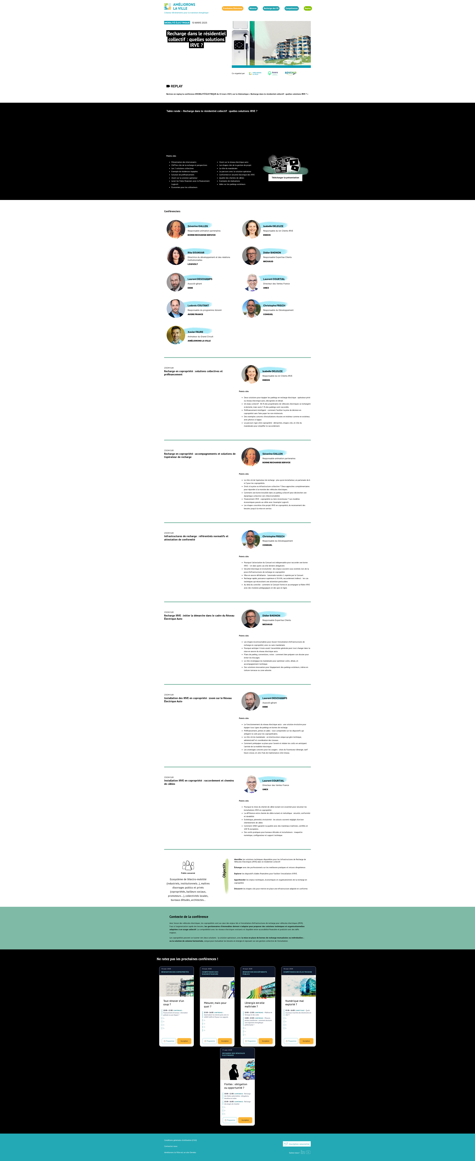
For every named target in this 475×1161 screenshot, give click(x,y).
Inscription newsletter (299, 1144)
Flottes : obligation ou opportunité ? (235, 1085)
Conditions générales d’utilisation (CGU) (180, 1140)
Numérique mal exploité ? (294, 1002)
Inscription (184, 1041)
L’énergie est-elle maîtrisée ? (254, 1004)
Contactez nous (170, 1146)
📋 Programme (169, 1041)
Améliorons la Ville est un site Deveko (180, 1152)
